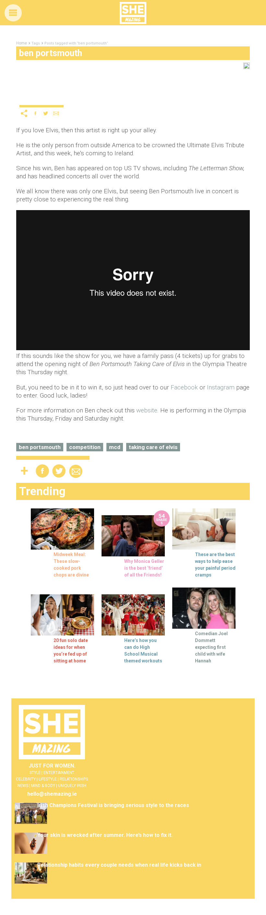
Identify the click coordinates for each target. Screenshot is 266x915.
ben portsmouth (40, 447)
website (146, 410)
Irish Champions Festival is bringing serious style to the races (113, 805)
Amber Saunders (45, 100)
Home (21, 43)
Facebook (184, 387)
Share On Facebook (35, 113)
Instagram (221, 387)
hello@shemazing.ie (52, 794)
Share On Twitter (45, 113)
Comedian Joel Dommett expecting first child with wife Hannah (211, 647)
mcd (114, 447)
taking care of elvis (153, 447)
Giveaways (31, 92)
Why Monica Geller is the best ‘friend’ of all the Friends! (144, 568)
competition (85, 447)
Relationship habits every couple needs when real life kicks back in (119, 865)
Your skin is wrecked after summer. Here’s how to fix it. (105, 835)
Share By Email (56, 113)
